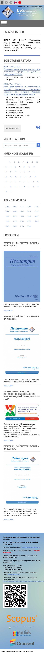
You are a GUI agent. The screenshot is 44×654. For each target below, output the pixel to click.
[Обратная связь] (11, 2)
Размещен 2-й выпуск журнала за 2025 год (21, 447)
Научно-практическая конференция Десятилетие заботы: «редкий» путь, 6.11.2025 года (22, 395)
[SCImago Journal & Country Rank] (22, 627)
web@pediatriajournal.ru (31, 547)
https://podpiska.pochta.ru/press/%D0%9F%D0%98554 (23, 581)
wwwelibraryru (14, 574)
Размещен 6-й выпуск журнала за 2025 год (21, 317)
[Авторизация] (6, 2)
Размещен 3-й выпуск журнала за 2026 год (21, 244)
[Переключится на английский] (15, 2)
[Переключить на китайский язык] (20, 2)
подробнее (8, 311)
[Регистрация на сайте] (2, 2)
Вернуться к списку (12, 128)
